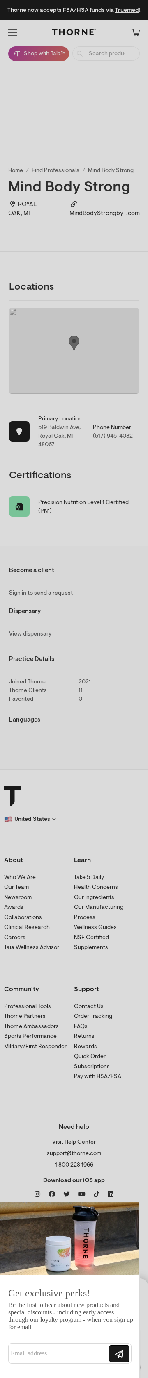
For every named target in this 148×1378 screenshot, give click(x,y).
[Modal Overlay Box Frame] (70, 1290)
